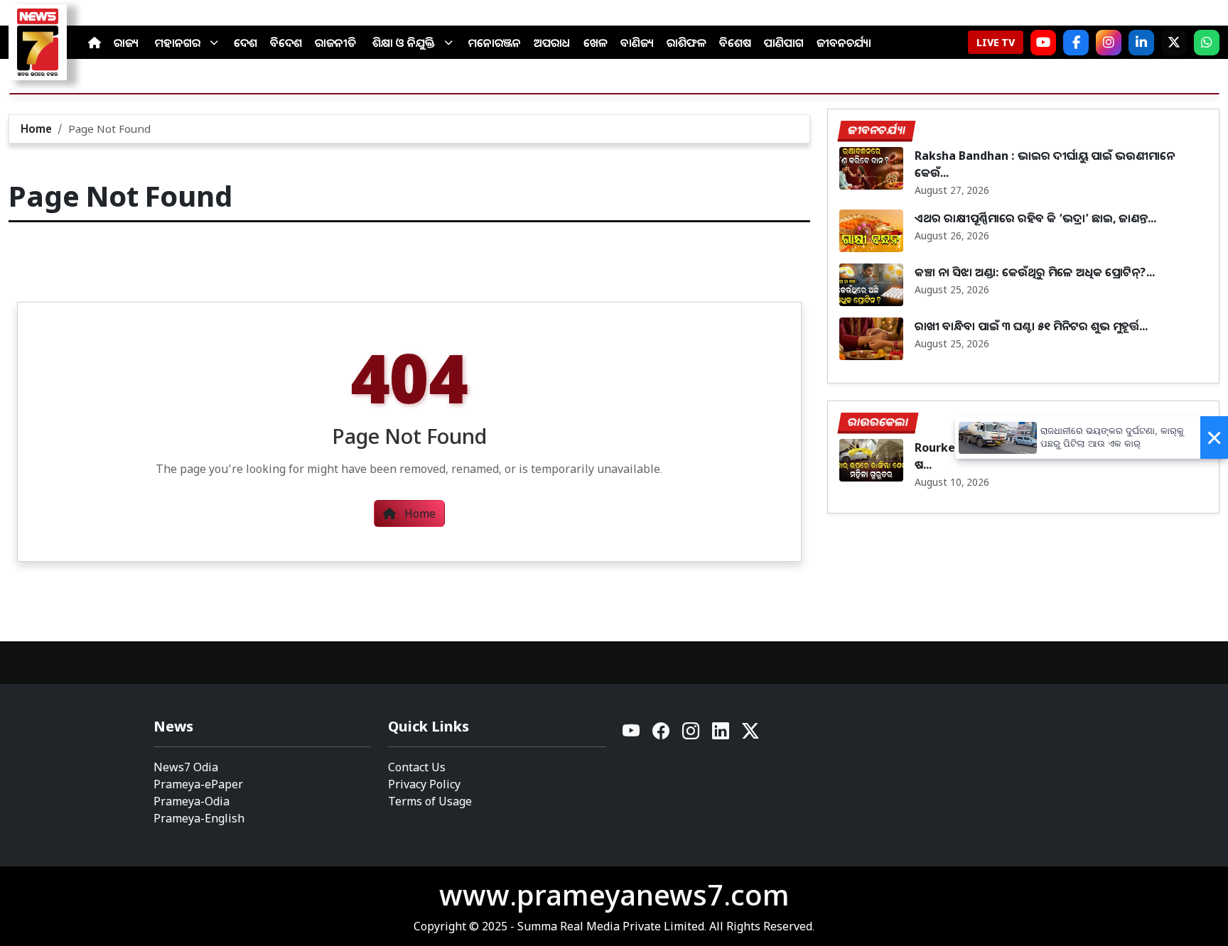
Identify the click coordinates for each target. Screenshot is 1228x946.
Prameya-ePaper (198, 784)
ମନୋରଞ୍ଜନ (494, 42)
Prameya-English (199, 818)
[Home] (94, 42)
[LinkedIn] (1141, 42)
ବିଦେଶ (286, 42)
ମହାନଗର (177, 42)
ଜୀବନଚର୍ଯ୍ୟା (844, 42)
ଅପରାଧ (552, 42)
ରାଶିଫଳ (686, 42)
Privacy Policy (424, 784)
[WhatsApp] (1206, 42)
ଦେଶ (245, 42)
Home (36, 128)
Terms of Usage (430, 801)
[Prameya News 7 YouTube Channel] (1043, 42)
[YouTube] (632, 735)
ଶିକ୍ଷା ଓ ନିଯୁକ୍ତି (403, 42)
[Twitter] (750, 735)
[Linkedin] (721, 735)
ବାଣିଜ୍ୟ (637, 42)
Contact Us (417, 767)
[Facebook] (1076, 42)
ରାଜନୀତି (335, 42)
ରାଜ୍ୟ (126, 42)
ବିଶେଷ (735, 42)
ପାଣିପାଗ (784, 42)
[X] (1174, 42)
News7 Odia (186, 767)
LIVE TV (995, 42)
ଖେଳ (595, 42)
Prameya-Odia (192, 801)
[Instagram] (1108, 42)
